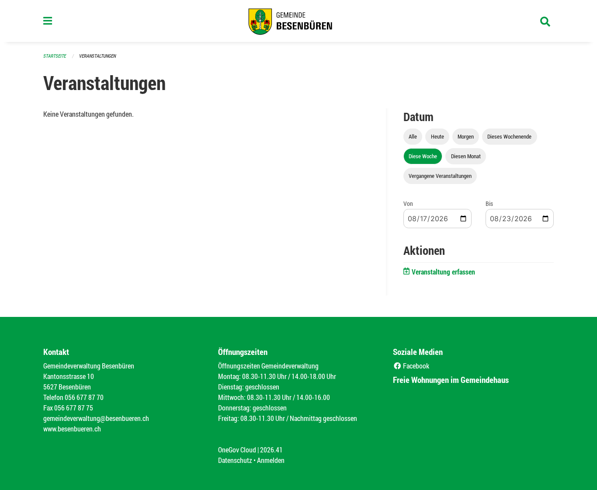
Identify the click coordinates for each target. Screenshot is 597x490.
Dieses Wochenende (509, 136)
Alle (413, 136)
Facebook (415, 365)
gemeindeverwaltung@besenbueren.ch (96, 418)
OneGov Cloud (237, 449)
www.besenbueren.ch (72, 428)
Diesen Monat (466, 156)
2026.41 (271, 449)
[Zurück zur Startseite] (298, 21)
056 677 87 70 (84, 397)
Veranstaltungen (97, 55)
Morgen (466, 136)
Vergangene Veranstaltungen (440, 175)
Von (408, 203)
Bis (489, 203)
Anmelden (271, 460)
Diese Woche (423, 156)
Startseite (54, 55)
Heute (437, 136)
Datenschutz (235, 460)
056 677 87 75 (73, 407)
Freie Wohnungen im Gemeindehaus (451, 379)
